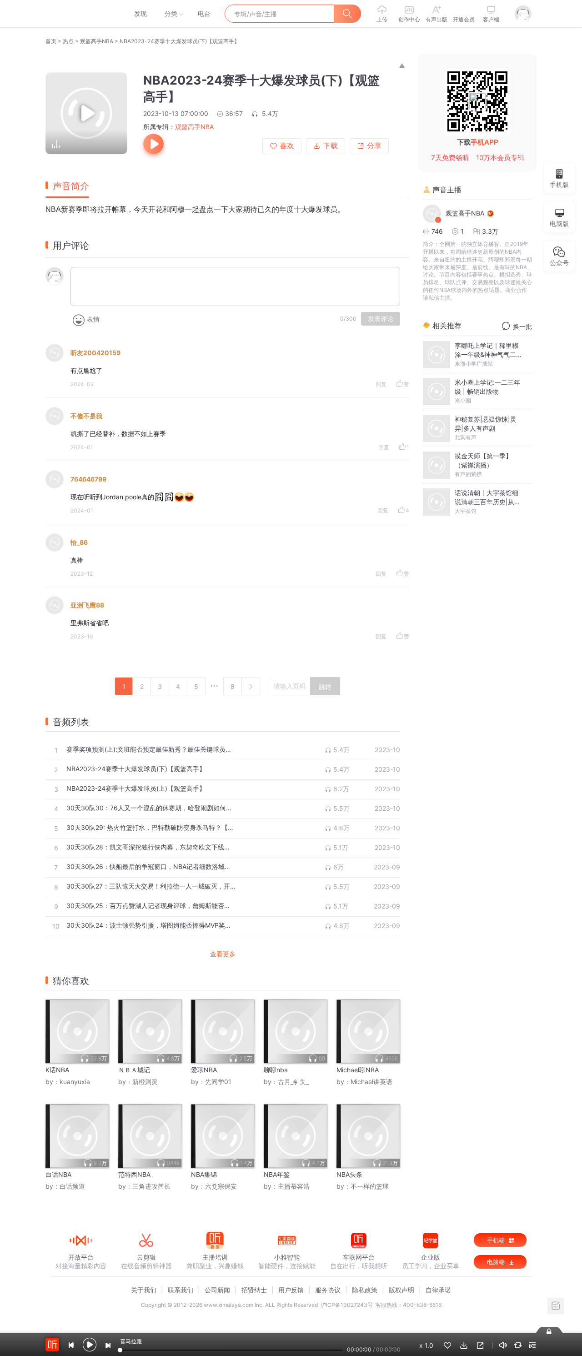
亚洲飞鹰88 (87, 605)
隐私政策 (364, 1290)
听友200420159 (95, 353)
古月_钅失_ (293, 1081)
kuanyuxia (75, 1081)
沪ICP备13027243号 (347, 1304)
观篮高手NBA (96, 41)
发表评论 (380, 318)
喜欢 (287, 146)
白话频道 (72, 1186)
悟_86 (79, 542)
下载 (330, 146)
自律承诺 (438, 1290)
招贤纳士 (254, 1290)
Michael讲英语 (371, 1081)
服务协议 (328, 1290)
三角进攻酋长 (151, 1186)
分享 (374, 146)
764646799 (88, 479)
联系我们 (180, 1290)
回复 (381, 384)
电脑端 (497, 1262)
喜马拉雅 (80, 13)
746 (437, 231)
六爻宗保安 (221, 1186)
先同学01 (218, 1081)
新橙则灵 (145, 1081)
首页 (50, 41)
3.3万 (490, 231)
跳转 (325, 687)
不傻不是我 (86, 416)
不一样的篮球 (370, 1186)
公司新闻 (217, 1290)
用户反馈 (291, 1290)
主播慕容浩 (294, 1186)
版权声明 (401, 1290)
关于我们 (143, 1290)
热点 (68, 41)
